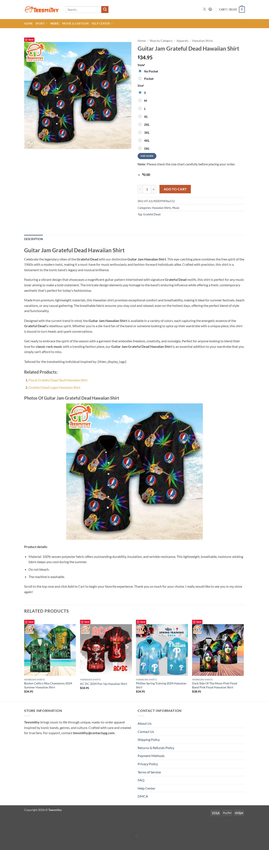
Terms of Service (149, 772)
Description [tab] (33, 239)
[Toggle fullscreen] (16, 825)
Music (54, 23)
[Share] (28, 825)
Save (31, 39)
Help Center (101, 23)
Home (28, 23)
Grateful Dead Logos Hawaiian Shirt (54, 387)
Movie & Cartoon (75, 23)
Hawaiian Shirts (202, 40)
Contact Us (146, 732)
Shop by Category (161, 40)
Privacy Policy (148, 764)
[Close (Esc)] (40, 825)
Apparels (182, 40)
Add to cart (175, 189)
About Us (145, 723)
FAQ (141, 780)
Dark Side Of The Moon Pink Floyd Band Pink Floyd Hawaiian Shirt (214, 685)
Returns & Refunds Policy (156, 748)
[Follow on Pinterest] (210, 9)
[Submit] (104, 9)
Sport (40, 23)
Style (141, 65)
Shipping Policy (149, 739)
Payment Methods (151, 756)
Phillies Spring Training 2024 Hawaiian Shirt (161, 685)
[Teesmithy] (41, 9)
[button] (232, 10)
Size (141, 85)
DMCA (143, 796)
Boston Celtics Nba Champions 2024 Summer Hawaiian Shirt (48, 685)
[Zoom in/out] (4, 825)
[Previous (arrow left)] (4, 843)
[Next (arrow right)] (16, 843)
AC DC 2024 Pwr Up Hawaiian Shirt (103, 683)
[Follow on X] (204, 9)
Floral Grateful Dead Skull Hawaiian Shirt (58, 380)
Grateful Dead (151, 214)
